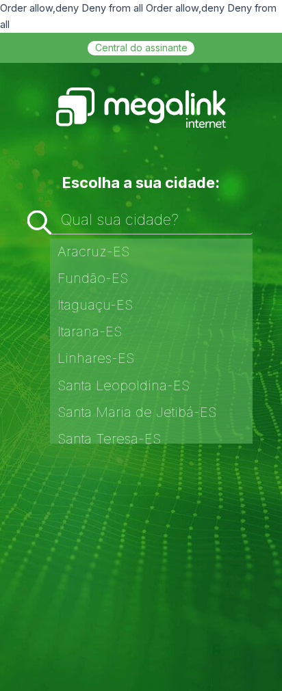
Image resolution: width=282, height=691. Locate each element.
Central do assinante (141, 47)
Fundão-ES (92, 278)
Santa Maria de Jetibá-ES (136, 412)
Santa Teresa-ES (109, 439)
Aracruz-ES (93, 251)
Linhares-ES (95, 358)
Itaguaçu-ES (95, 305)
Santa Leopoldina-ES (123, 385)
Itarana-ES (89, 331)
